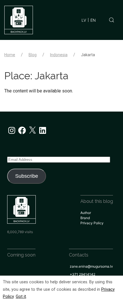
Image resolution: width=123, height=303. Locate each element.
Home (9, 54)
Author (85, 213)
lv (84, 20)
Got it (21, 296)
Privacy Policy (92, 223)
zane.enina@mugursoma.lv (91, 266)
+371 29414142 (82, 274)
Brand (85, 218)
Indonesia (59, 54)
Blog (33, 54)
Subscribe (26, 176)
